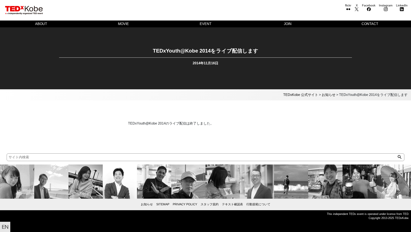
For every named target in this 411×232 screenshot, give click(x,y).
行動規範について (258, 204)
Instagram (386, 5)
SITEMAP (162, 204)
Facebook (368, 5)
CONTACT (370, 24)
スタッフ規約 (210, 204)
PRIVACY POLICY (185, 204)
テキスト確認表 (232, 204)
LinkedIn (402, 5)
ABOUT (41, 24)
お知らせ (147, 204)
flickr (348, 5)
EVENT (205, 24)
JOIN (288, 24)
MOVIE (123, 24)
